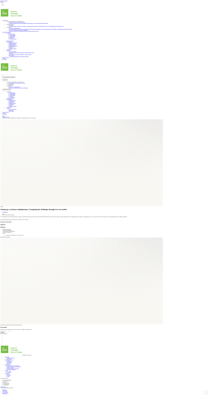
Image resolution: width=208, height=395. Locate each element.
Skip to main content (3, 0)
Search (2, 2)
